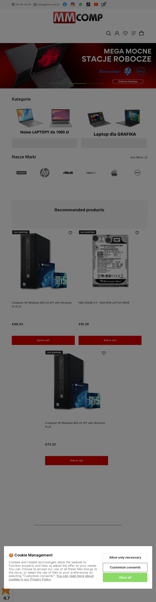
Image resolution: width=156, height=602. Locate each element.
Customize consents (125, 567)
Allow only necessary (125, 557)
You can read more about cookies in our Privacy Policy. (51, 577)
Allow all (125, 577)
